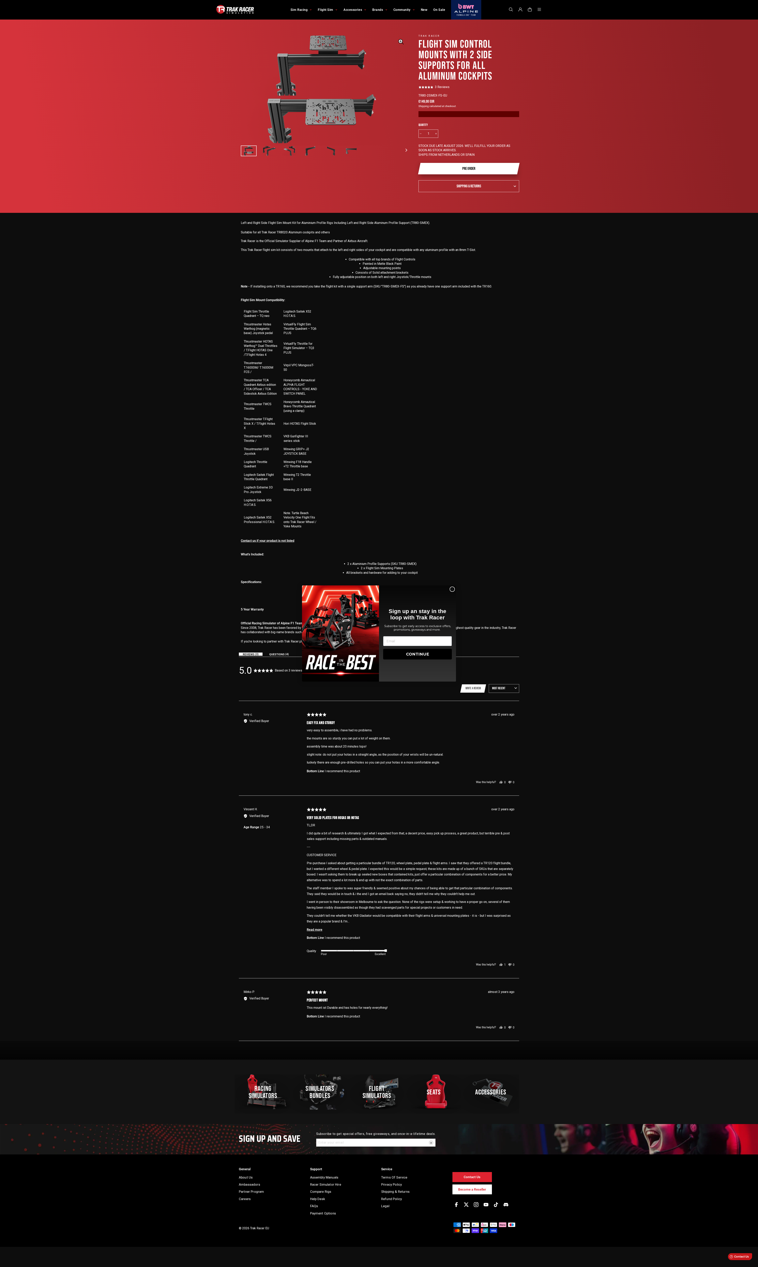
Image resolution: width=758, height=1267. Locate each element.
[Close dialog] (452, 589)
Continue (417, 654)
